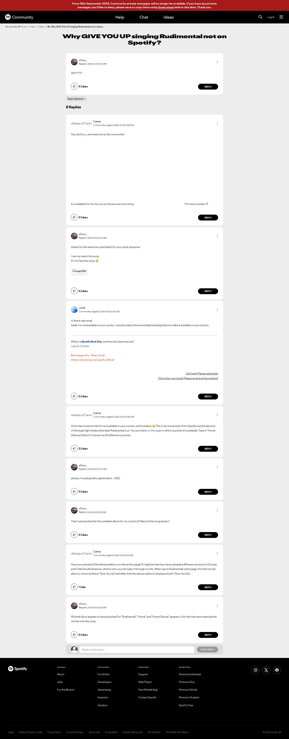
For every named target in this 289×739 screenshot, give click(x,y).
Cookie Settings (74, 732)
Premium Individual (190, 674)
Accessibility (111, 732)
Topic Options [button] (75, 98)
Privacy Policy (54, 732)
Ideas (169, 17)
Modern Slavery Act (132, 732)
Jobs (60, 682)
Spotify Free (186, 705)
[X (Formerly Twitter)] (266, 670)
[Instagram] (256, 670)
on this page (154, 430)
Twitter (85, 346)
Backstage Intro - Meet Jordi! (88, 355)
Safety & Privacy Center (30, 732)
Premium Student (189, 697)
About (60, 674)
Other (41, 26)
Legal (11, 732)
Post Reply (208, 649)
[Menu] (281, 17)
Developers (104, 682)
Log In (270, 17)
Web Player (145, 682)
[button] (217, 61)
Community (22, 17)
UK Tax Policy (154, 732)
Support (143, 674)
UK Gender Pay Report (177, 732)
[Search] (260, 17)
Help (119, 17)
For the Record (65, 689)
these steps (166, 7)
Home (24, 26)
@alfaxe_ (81, 134)
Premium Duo (187, 682)
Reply (208, 86)
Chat (143, 17)
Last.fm (75, 346)
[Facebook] (277, 670)
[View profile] (74, 61)
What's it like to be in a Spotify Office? (92, 360)
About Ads (94, 732)
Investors (103, 697)
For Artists (104, 674)
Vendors (103, 705)
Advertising (104, 689)
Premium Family (188, 689)
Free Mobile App (148, 689)
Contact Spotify (147, 697)
